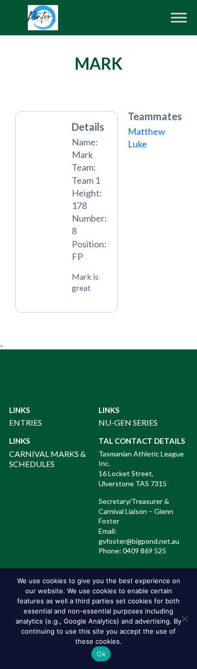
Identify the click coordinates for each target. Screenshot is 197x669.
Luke (137, 143)
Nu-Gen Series (128, 422)
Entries (25, 422)
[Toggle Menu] (179, 17)
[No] (184, 618)
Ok (101, 654)
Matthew (146, 131)
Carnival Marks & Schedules (47, 459)
